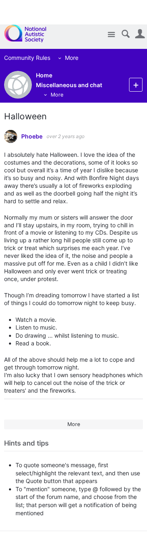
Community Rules (27, 57)
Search (125, 34)
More (71, 57)
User (140, 34)
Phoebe (31, 136)
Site (111, 35)
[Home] (29, 33)
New (136, 84)
